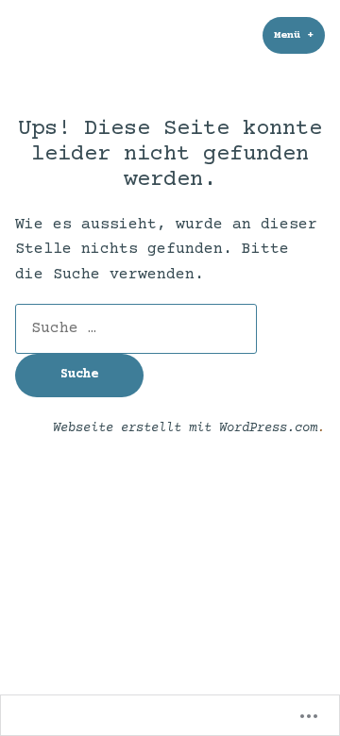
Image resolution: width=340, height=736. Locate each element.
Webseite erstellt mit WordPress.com (185, 428)
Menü (299, 35)
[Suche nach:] (136, 329)
